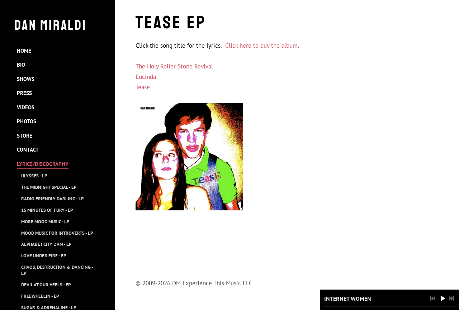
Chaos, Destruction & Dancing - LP (57, 270)
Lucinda (146, 77)
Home (24, 50)
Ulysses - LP (34, 176)
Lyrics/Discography (42, 164)
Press (24, 93)
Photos (26, 121)
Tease (143, 87)
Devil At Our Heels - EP (46, 285)
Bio (21, 64)
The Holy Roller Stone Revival (174, 66)
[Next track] (451, 298)
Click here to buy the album (261, 45)
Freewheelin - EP (40, 296)
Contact (28, 149)
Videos (25, 107)
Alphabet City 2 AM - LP (46, 244)
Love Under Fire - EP (43, 256)
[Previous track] (433, 298)
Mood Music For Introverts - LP (57, 233)
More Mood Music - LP (45, 222)
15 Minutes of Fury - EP (47, 210)
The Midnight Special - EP (48, 187)
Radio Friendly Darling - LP (52, 199)
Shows (25, 79)
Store (24, 135)
